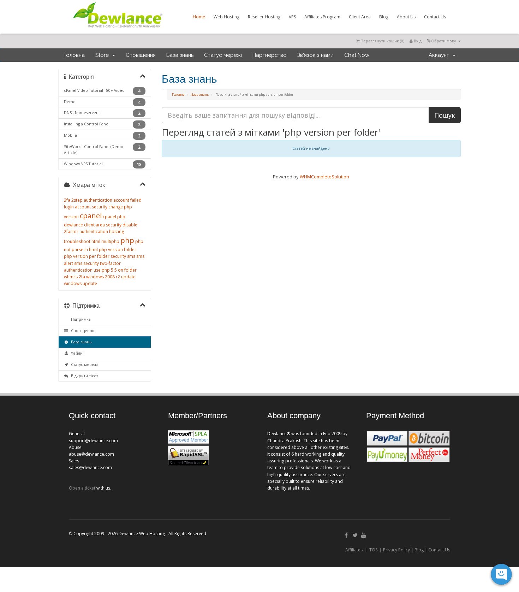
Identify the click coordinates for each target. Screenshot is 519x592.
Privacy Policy (396, 550)
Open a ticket (82, 488)
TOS (373, 550)
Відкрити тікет (83, 375)
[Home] (117, 29)
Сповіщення (141, 55)
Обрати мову (443, 40)
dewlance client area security (92, 225)
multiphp (110, 241)
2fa (67, 200)
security (118, 256)
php (127, 240)
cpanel (91, 215)
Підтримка (80, 319)
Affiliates (354, 550)
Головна (74, 55)
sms (131, 256)
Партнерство (269, 55)
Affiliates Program (322, 17)
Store (103, 55)
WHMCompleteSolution (324, 176)
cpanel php (114, 217)
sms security (86, 263)
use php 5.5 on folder (115, 270)
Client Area (360, 17)
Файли (76, 353)
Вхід (417, 40)
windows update (80, 283)
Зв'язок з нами (315, 55)
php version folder (117, 250)
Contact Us (435, 17)
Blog (383, 17)
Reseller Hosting (264, 17)
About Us (406, 17)
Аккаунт (440, 55)
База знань (179, 55)
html (95, 241)
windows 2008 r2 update (111, 277)
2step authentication (91, 200)
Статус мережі (223, 55)
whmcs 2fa (74, 277)
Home (199, 17)
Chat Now (356, 55)
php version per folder (86, 256)
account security (91, 207)
